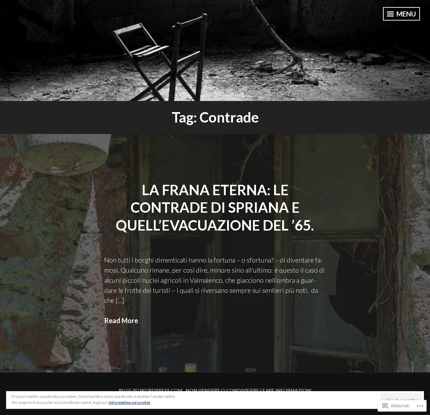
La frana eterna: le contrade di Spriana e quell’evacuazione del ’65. (215, 207)
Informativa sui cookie (129, 402)
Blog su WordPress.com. (151, 390)
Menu (405, 14)
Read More (121, 320)
